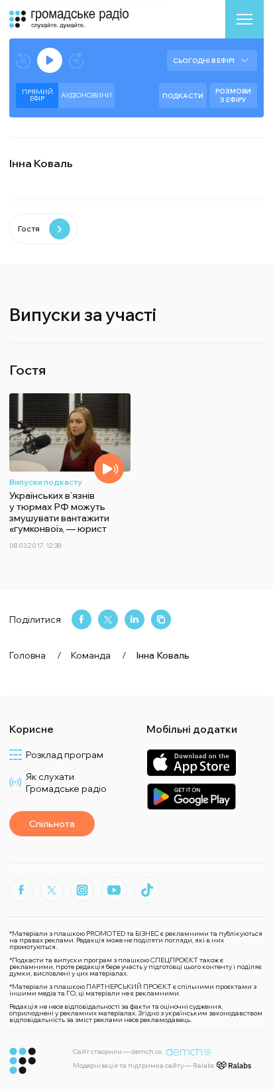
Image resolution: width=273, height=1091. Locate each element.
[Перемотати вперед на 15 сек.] (76, 60)
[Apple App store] (191, 762)
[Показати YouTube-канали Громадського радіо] (114, 890)
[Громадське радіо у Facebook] (21, 890)
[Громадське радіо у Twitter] (52, 890)
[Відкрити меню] (244, 19)
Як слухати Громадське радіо (66, 783)
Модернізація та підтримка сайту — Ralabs (143, 1065)
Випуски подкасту (45, 482)
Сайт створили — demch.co (117, 1051)
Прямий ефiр (37, 95)
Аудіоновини (86, 95)
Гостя (29, 228)
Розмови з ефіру (233, 95)
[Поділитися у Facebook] (81, 619)
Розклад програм (64, 755)
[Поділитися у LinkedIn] (134, 619)
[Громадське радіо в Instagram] (82, 890)
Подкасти (182, 96)
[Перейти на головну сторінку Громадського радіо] (22, 1060)
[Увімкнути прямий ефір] (49, 60)
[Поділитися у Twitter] (108, 619)
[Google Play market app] (191, 796)
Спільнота (52, 824)
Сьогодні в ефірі (204, 60)
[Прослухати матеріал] (109, 468)
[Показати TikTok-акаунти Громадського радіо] (147, 890)
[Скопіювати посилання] (161, 619)
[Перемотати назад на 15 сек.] (23, 60)
